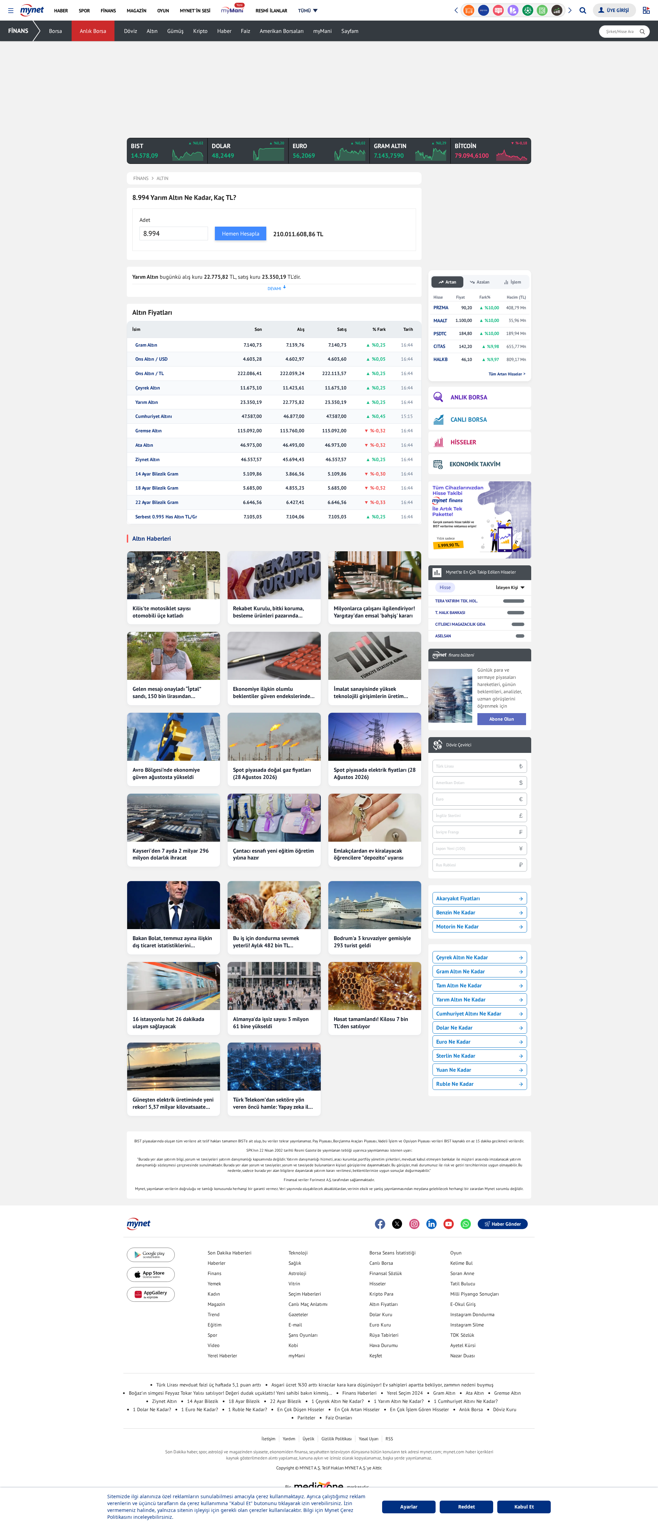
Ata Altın (144, 445)
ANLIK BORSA (469, 397)
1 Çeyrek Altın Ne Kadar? (338, 1401)
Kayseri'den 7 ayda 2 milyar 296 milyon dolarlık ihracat (171, 854)
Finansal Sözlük (385, 1273)
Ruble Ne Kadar (455, 1083)
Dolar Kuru (380, 1314)
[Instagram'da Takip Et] (414, 1224)
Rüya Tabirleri (384, 1335)
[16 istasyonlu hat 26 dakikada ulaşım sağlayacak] (173, 986)
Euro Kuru (380, 1325)
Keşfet (375, 1356)
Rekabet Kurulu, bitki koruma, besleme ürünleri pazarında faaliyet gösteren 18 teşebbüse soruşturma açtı (270, 612)
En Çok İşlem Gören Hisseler (419, 1409)
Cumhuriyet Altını (153, 416)
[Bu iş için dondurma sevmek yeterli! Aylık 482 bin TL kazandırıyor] (274, 905)
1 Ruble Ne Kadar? (247, 1409)
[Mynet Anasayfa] (32, 8)
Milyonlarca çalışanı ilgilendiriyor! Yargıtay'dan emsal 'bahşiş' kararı (374, 612)
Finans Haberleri (359, 1393)
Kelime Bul (461, 1263)
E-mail (295, 1325)
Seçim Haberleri (305, 1294)
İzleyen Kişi (507, 587)
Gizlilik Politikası (336, 1439)
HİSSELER (463, 442)
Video (214, 1345)
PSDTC (440, 334)
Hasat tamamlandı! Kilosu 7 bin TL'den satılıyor (371, 1023)
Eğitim (214, 1325)
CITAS (439, 346)
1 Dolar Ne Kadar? (152, 1409)
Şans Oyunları (303, 1335)
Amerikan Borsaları (282, 30)
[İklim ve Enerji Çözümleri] (557, 10)
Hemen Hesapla (240, 233)
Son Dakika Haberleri (230, 1253)
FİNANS (18, 31)
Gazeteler (298, 1314)
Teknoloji (298, 1253)
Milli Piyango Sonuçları (474, 1294)
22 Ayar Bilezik (285, 1401)
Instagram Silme (467, 1325)
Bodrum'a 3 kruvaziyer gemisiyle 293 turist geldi (372, 942)
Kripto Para (381, 1294)
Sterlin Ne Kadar (455, 1055)
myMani (322, 30)
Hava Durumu (383, 1345)
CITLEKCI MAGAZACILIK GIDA (460, 624)
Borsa (55, 30)
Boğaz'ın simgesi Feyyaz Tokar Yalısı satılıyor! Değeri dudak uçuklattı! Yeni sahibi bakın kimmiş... (230, 1393)
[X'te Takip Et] (397, 1224)
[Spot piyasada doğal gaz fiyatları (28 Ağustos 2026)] (274, 737)
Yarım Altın (146, 402)
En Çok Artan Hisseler (357, 1409)
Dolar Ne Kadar (454, 1027)
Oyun (456, 1253)
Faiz (245, 30)
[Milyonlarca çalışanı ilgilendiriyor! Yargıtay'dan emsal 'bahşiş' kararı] (374, 575)
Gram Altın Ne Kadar (460, 971)
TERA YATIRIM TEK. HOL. (456, 600)
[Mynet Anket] (483, 10)
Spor (212, 1335)
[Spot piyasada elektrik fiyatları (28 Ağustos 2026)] (374, 737)
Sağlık (295, 1263)
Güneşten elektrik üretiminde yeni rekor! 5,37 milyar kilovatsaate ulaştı (173, 1103)
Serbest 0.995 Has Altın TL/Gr (166, 517)
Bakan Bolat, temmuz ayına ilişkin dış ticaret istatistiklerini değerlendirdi (172, 942)
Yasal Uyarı (368, 1439)
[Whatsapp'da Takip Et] (466, 1224)
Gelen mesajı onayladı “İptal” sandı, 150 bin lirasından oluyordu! (167, 692)
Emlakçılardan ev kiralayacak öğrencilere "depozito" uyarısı (368, 854)
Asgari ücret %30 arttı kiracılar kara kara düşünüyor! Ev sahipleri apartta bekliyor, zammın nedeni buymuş (382, 1385)
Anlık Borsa (93, 30)
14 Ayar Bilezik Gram (156, 474)
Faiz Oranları (339, 1418)
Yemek (214, 1284)
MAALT (440, 321)
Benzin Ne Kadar (455, 912)
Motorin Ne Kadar (457, 926)
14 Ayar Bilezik (202, 1401)
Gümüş (175, 30)
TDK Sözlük (462, 1335)
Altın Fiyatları (383, 1304)
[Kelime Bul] (527, 10)
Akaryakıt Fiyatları (458, 898)
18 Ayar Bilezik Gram (156, 488)
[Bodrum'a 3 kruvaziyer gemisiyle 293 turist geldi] (374, 905)
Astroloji (297, 1273)
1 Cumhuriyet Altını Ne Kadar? (466, 1401)
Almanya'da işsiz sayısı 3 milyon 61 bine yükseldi (271, 1023)
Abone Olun (501, 719)
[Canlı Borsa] (542, 10)
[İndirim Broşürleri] (498, 10)
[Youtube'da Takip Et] (448, 1224)
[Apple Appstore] (151, 1274)
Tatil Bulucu (462, 1284)
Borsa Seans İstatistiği (392, 1253)
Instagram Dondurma (472, 1314)
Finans (214, 1273)
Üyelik (308, 1439)
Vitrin (294, 1284)
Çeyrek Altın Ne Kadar (462, 957)
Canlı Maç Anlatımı (308, 1304)
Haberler (217, 1263)
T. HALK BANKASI (450, 612)
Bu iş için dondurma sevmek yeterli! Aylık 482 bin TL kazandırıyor (266, 942)
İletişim (268, 1439)
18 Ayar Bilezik (244, 1401)
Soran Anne (462, 1273)
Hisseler (377, 1284)
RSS (389, 1439)
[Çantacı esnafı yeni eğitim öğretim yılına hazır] (274, 818)
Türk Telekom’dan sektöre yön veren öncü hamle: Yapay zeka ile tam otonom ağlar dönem (272, 1103)
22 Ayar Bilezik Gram (156, 502)
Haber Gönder (506, 1224)
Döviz (130, 30)
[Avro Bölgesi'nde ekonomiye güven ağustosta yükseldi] (173, 737)
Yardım (289, 1439)
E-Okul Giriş (463, 1304)
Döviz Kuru (504, 1409)
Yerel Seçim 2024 (405, 1393)
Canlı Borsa (381, 1263)
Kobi (293, 1345)
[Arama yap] (582, 10)
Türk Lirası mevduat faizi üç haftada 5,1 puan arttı (208, 1385)
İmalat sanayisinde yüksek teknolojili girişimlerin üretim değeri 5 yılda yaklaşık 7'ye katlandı (369, 692)
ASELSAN (443, 635)
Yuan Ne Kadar (453, 1069)
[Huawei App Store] (151, 1294)
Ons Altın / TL (149, 373)
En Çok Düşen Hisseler (300, 1409)
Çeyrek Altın (147, 388)
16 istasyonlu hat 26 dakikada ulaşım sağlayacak (168, 1023)
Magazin (216, 1304)
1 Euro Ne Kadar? (199, 1409)
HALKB (441, 359)
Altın (152, 30)
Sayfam (349, 30)
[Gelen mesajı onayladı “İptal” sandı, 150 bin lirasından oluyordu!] (173, 656)
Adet (144, 219)
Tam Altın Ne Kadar (459, 985)
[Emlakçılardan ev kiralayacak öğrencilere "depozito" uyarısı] (374, 818)
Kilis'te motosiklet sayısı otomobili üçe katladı (162, 612)
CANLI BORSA (469, 419)
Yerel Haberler (222, 1356)
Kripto (200, 30)
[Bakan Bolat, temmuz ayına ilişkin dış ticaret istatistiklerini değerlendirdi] (173, 905)
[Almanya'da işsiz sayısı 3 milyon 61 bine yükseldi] (274, 986)
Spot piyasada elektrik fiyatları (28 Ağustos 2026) (375, 773)
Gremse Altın (148, 431)
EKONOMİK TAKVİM (475, 464)
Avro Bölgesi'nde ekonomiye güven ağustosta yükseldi (166, 773)
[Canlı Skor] (512, 10)
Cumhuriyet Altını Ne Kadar (468, 1013)
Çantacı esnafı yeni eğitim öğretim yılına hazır (273, 854)
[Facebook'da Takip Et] (380, 1224)
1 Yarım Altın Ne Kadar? (399, 1401)
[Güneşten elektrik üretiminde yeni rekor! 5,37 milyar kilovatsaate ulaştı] (173, 1067)
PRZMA (441, 308)
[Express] (469, 10)
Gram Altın (146, 345)
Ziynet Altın (147, 459)
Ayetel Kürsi (463, 1345)
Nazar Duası (462, 1356)
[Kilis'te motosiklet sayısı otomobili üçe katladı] (173, 575)
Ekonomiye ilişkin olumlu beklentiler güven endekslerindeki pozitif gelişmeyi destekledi (273, 692)
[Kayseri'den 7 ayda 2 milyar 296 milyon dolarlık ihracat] (173, 818)
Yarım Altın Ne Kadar (461, 999)
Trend (214, 1314)
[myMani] (233, 11)
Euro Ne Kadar (453, 1041)
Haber (224, 30)
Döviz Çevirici (458, 745)
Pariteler (306, 1418)
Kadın (214, 1294)
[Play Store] (151, 1255)
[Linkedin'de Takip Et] (431, 1224)
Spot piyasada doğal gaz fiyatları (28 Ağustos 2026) (272, 773)
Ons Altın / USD (151, 359)
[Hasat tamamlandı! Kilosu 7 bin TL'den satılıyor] (374, 986)
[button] (10, 10)
